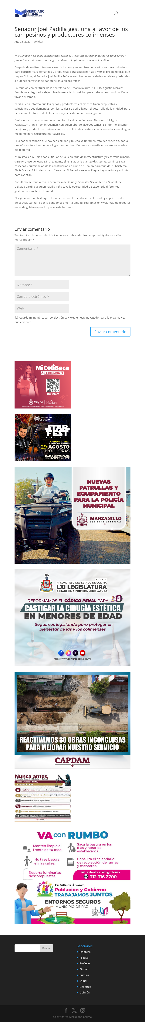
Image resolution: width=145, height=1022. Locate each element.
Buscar (46, 948)
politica (38, 41)
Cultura (84, 975)
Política (84, 957)
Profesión (85, 963)
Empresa (85, 952)
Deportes (85, 987)
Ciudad (84, 969)
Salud (83, 981)
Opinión (84, 992)
